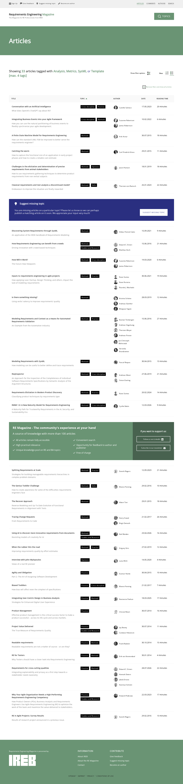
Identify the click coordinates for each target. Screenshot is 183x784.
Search (171, 3)
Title (13, 98)
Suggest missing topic (154, 212)
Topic (82, 98)
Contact (81, 765)
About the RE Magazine (88, 760)
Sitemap (72, 776)
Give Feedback (116, 756)
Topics (166, 16)
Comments (150, 3)
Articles (140, 3)
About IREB (83, 756)
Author (116, 98)
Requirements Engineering (31, 16)
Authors (161, 3)
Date (143, 98)
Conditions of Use (104, 776)
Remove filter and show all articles (159, 87)
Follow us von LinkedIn (152, 439)
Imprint (81, 776)
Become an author (118, 765)
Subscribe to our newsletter (152, 448)
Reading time (162, 98)
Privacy (90, 776)
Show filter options (137, 73)
